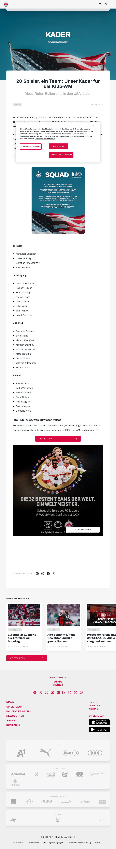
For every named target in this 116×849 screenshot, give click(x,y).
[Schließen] (93, 125)
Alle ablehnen (58, 146)
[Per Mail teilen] (37, 574)
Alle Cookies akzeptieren (61, 154)
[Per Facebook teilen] (48, 573)
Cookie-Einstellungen (31, 146)
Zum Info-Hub (46, 439)
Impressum (50, 138)
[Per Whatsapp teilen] (42, 573)
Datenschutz (40, 138)
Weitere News (17, 658)
